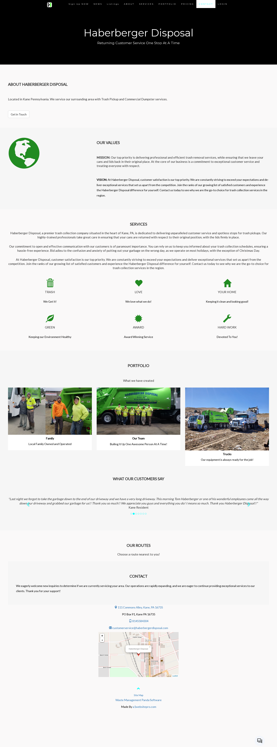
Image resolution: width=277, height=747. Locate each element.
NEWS (98, 4)
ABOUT (129, 4)
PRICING (187, 4)
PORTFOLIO (167, 4)
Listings (113, 4)
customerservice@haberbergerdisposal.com (140, 628)
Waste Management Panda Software (138, 700)
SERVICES (146, 4)
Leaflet (175, 675)
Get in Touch (19, 114)
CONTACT (206, 4)
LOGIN (222, 4)
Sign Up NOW (79, 4)
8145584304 (140, 621)
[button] (27, 503)
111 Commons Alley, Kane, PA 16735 (140, 607)
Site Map (138, 695)
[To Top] (138, 688)
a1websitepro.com (144, 706)
